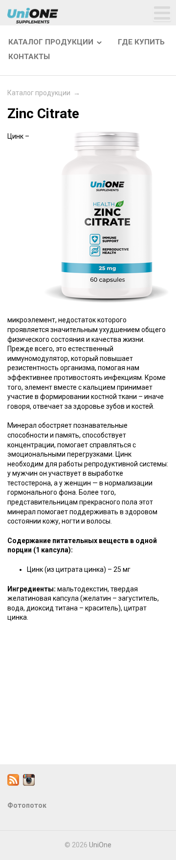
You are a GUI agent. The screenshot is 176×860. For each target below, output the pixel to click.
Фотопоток (26, 805)
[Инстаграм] (29, 783)
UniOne (100, 845)
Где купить (141, 42)
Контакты (29, 56)
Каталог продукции (50, 42)
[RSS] (13, 783)
